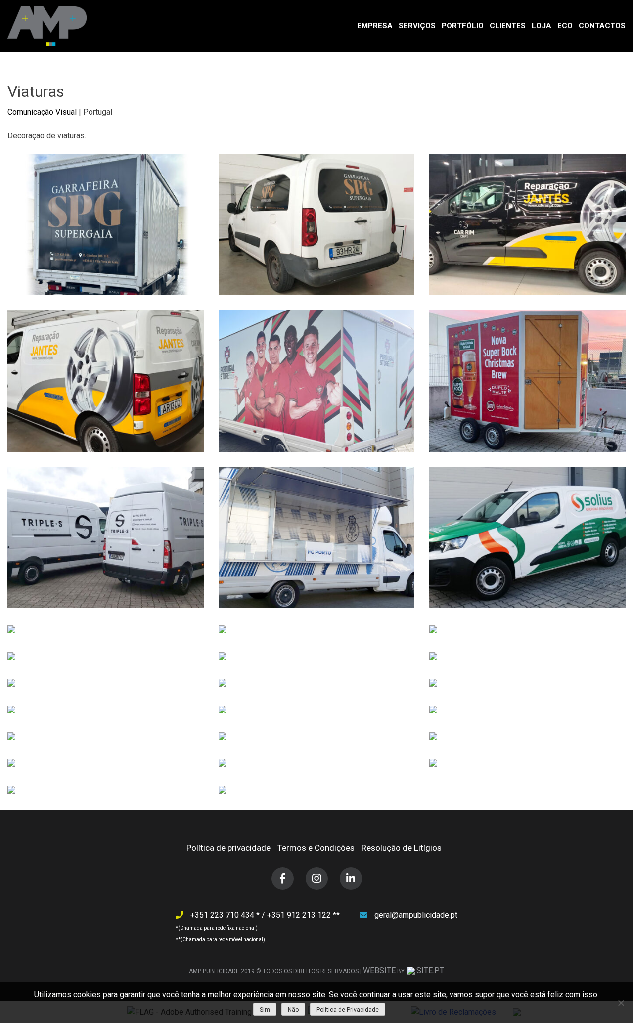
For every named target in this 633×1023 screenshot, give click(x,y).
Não (293, 1009)
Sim (265, 1009)
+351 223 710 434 (223, 915)
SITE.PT (430, 970)
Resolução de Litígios (402, 848)
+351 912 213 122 (300, 915)
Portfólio (463, 25)
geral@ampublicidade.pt (415, 915)
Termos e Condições (316, 848)
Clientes (508, 25)
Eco (565, 25)
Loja (541, 25)
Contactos (602, 25)
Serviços (417, 25)
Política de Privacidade (347, 1009)
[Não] (621, 1003)
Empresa (375, 25)
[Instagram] (317, 878)
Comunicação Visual (42, 112)
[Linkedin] (351, 878)
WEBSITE (379, 970)
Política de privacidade (228, 848)
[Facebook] (282, 878)
